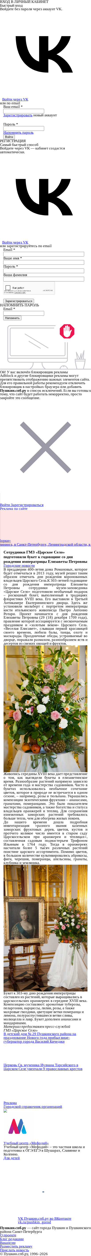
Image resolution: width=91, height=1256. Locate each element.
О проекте (8, 1235)
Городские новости (19, 565)
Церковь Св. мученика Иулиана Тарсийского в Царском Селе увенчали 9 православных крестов (43, 1067)
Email (9, 250)
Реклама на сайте (14, 509)
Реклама (10, 1103)
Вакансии (7, 1243)
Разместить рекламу (16, 1246)
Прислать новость (14, 1250)
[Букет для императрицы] (45, 708)
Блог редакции (12, 1239)
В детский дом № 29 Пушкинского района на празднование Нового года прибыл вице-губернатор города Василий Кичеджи (40, 1037)
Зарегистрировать (17, 115)
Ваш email (13, 107)
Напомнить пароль (18, 132)
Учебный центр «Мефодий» (26, 1143)
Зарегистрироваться (27, 505)
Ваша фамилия (15, 275)
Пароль (10, 124)
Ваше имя (12, 258)
